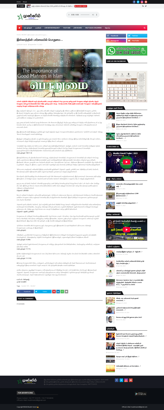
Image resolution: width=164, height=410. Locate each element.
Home (19, 2)
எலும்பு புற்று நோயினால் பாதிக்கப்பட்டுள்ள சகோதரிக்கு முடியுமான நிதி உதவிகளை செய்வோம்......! (128, 136)
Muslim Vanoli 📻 (33, 407)
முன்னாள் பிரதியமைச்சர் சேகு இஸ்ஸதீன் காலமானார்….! (128, 309)
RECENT (24, 35)
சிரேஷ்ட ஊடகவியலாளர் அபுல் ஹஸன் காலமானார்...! (127, 299)
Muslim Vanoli (22, 45)
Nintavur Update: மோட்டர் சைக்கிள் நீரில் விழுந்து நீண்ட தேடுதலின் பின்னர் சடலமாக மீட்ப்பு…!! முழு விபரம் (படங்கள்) (129, 282)
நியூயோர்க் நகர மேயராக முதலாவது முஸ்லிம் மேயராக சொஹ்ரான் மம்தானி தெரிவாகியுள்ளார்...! (131, 335)
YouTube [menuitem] (66, 28)
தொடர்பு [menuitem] (107, 28)
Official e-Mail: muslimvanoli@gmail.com (134, 407)
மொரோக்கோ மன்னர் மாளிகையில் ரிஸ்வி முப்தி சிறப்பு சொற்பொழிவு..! (130, 262)
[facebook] (134, 1)
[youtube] (145, 1)
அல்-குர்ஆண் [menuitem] (28, 28)
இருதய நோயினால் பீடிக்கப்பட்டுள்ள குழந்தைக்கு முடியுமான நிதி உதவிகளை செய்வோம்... (130, 125)
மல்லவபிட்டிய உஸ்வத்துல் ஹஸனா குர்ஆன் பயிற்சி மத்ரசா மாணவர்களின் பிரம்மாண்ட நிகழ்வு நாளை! (131, 272)
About (25, 2)
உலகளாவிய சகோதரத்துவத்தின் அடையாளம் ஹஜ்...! (129, 185)
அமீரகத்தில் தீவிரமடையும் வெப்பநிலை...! (128, 366)
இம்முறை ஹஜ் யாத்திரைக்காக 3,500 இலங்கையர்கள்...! (127, 194)
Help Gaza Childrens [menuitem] (93, 28)
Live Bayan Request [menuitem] (52, 28)
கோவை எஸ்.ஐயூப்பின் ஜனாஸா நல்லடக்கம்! (129, 317)
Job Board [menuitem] (78, 28)
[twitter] (138, 1)
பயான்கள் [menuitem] (38, 28)
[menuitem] (19, 27)
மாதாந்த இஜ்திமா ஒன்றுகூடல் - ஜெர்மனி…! (129, 252)
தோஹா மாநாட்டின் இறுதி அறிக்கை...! (127, 356)
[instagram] (142, 1)
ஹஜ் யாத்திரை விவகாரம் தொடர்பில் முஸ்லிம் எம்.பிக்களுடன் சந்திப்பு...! (52, 6)
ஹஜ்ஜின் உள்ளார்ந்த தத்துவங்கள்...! (126, 203)
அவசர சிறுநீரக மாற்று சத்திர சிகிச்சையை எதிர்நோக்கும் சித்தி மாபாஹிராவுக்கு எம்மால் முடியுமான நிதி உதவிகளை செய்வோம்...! (129, 115)
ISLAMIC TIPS (25, 286)
